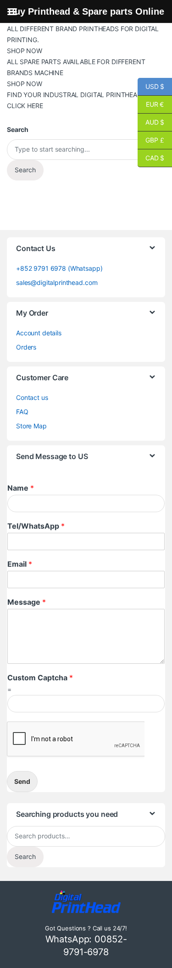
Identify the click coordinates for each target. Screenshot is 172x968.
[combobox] (86, 149)
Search (25, 856)
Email (19, 564)
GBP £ (151, 140)
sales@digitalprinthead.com (56, 282)
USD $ (151, 86)
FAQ (22, 412)
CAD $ (151, 158)
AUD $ (151, 122)
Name (20, 487)
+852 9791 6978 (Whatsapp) (59, 268)
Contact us (32, 397)
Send (22, 781)
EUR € (151, 104)
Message (26, 602)
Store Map (31, 426)
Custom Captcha (40, 677)
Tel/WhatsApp (36, 525)
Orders (26, 347)
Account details (38, 333)
